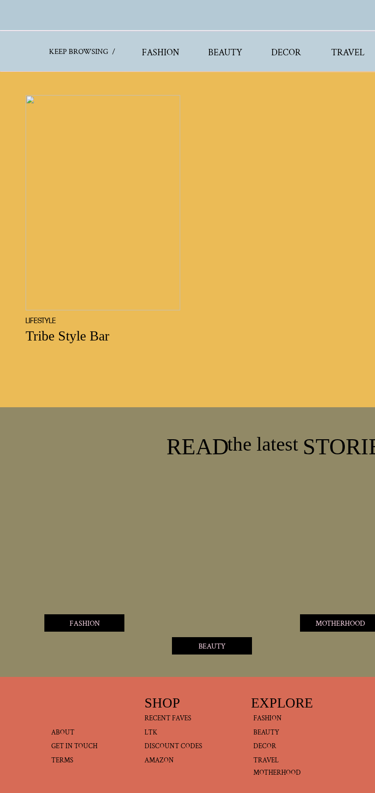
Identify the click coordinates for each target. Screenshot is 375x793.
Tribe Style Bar (67, 335)
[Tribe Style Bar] (103, 202)
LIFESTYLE (41, 321)
